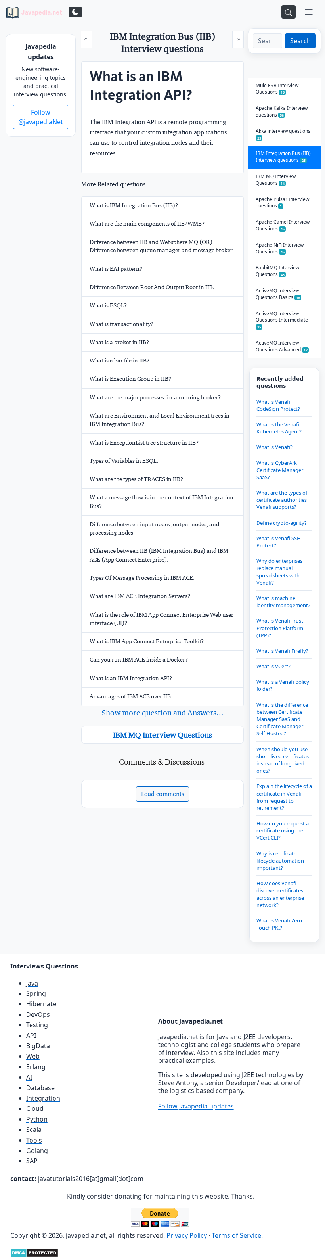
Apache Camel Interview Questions (283, 225)
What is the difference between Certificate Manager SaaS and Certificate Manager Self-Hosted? (282, 719)
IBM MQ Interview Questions (162, 735)
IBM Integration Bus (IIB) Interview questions (283, 156)
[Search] (288, 12)
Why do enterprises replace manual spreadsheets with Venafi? (279, 571)
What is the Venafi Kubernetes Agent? (279, 428)
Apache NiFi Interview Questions (280, 248)
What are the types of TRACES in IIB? (136, 479)
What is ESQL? (108, 305)
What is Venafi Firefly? (282, 650)
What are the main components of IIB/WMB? (147, 223)
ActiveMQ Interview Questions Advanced (282, 346)
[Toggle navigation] (309, 12)
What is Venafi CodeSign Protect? (278, 405)
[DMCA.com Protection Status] (34, 1252)
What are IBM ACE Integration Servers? (140, 596)
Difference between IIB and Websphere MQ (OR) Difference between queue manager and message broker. (162, 246)
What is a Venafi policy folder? (282, 685)
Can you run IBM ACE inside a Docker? (139, 659)
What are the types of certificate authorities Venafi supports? (281, 499)
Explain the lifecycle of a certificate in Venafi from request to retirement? (284, 796)
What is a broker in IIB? (119, 342)
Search (300, 40)
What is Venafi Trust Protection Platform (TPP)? (279, 628)
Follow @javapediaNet (40, 117)
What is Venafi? (274, 447)
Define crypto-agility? (281, 522)
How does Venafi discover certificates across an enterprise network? (280, 894)
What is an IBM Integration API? (131, 678)
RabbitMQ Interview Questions (277, 271)
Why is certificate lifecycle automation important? (280, 860)
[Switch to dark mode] (75, 12)
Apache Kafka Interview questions (282, 111)
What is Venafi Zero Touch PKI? (279, 924)
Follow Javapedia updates (196, 1106)
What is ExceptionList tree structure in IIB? (144, 442)
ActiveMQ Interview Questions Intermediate (282, 320)
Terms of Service (236, 1235)
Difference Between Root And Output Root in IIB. (152, 287)
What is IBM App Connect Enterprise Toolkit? (147, 641)
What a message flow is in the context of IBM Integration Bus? (161, 501)
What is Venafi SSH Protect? (278, 542)
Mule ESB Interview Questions (277, 89)
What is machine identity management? (283, 601)
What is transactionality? (121, 324)
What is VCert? (273, 666)
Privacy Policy (186, 1235)
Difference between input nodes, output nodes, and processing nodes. (154, 528)
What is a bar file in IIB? (119, 360)
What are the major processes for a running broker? (155, 397)
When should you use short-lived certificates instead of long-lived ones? (282, 760)
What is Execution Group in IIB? (130, 378)
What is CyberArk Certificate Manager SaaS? (279, 470)
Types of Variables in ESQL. (124, 460)
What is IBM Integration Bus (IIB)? (134, 205)
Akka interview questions (283, 134)
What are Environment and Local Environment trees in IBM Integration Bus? (159, 420)
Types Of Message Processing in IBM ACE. (142, 577)
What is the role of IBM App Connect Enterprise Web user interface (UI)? (161, 619)
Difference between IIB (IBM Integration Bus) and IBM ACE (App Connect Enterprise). (159, 555)
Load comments (162, 794)
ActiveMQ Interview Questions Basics (278, 294)
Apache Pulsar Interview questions (282, 202)
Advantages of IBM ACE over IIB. (131, 696)
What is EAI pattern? (116, 268)
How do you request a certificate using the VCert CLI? (282, 830)
